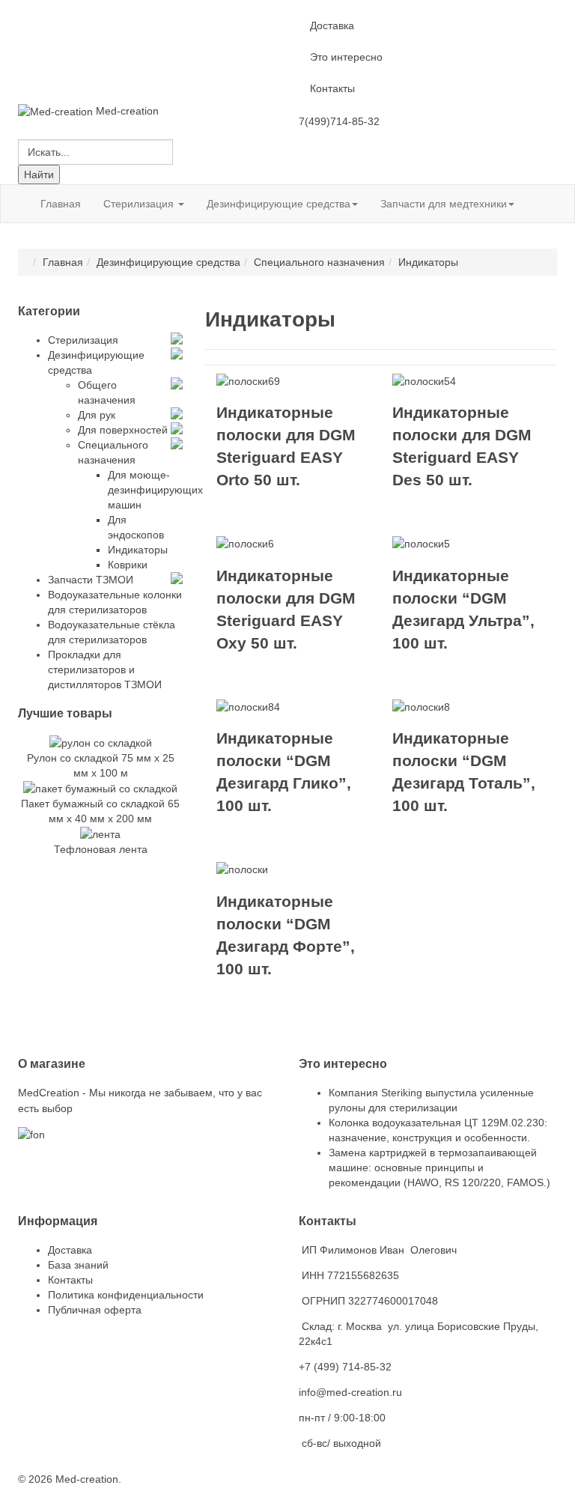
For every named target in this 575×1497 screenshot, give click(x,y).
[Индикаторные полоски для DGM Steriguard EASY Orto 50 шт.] (248, 380)
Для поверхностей (123, 430)
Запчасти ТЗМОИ (90, 580)
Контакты (332, 88)
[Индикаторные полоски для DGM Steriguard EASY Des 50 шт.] (424, 380)
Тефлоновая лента (100, 849)
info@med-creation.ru (350, 1392)
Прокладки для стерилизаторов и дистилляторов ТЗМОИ (105, 669)
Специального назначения (319, 262)
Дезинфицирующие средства (278, 204)
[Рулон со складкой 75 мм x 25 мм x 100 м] (100, 741)
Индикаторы (138, 550)
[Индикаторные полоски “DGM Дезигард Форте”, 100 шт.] (242, 869)
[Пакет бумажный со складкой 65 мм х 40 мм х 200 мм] (100, 788)
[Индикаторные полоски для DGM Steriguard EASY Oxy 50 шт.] (245, 543)
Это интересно (346, 57)
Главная (60, 204)
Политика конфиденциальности (126, 1295)
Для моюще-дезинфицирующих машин (155, 490)
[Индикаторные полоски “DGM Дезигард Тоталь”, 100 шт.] (421, 706)
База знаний (78, 1265)
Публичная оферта (95, 1310)
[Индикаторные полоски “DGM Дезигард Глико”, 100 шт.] (248, 706)
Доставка (332, 25)
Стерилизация (140, 204)
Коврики (127, 565)
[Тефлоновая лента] (100, 833)
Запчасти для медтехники (443, 204)
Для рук (96, 415)
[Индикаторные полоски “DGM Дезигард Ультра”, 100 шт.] (421, 543)
